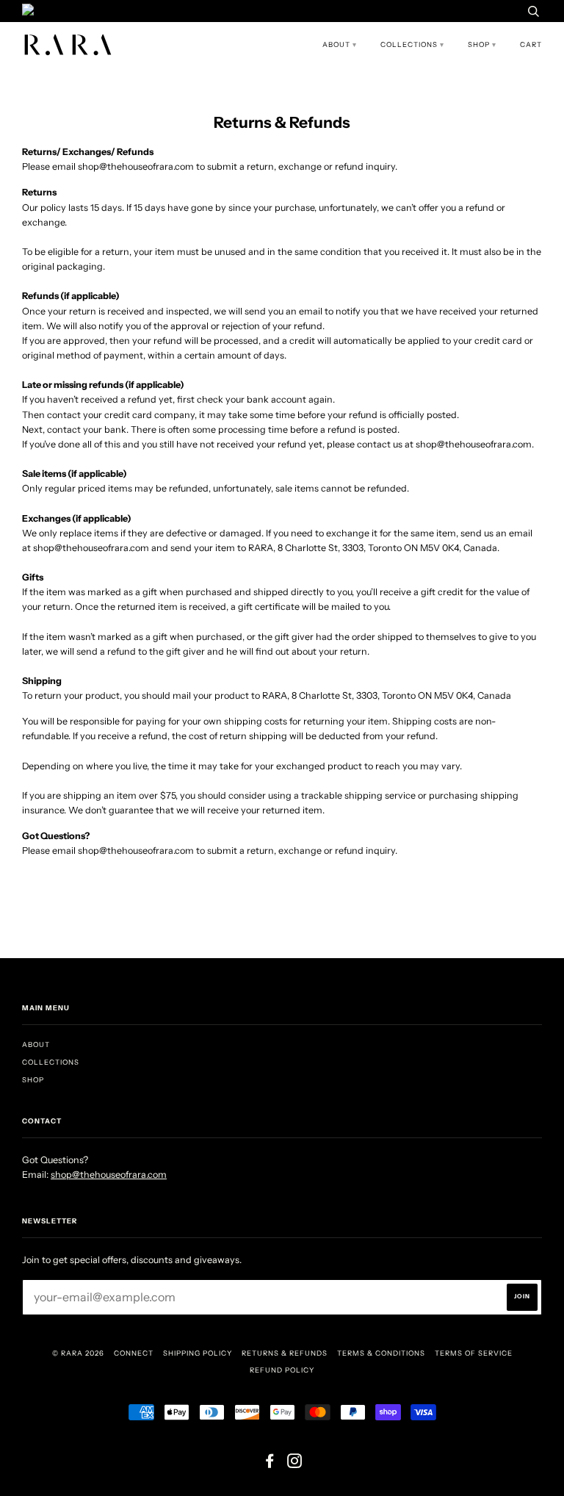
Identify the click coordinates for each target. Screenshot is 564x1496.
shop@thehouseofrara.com (109, 1174)
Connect (133, 1353)
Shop (479, 44)
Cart (531, 44)
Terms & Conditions (381, 1353)
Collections (409, 44)
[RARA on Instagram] (295, 1464)
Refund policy (282, 1370)
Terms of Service (474, 1353)
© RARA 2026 (78, 1353)
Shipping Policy (197, 1353)
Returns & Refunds (285, 1353)
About (336, 44)
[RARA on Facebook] (270, 1464)
